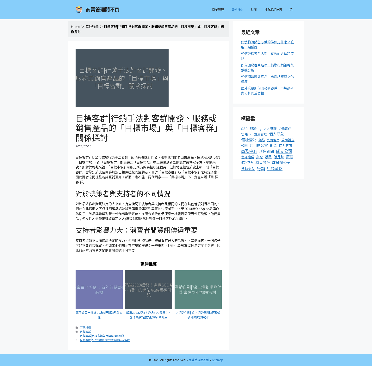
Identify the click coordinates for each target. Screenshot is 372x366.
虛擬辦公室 (281, 162)
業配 (259, 157)
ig (260, 129)
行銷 (261, 168)
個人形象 (276, 134)
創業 (273, 146)
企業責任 (285, 129)
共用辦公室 (259, 145)
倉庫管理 (260, 134)
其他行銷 (237, 9)
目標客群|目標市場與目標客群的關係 (102, 336)
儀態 (261, 140)
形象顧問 (266, 151)
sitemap (217, 360)
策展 (289, 157)
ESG (253, 128)
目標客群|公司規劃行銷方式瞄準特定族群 (105, 340)
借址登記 (249, 139)
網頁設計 (262, 162)
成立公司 (284, 151)
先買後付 (273, 140)
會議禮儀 (247, 157)
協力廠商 (285, 146)
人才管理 (270, 129)
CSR (244, 129)
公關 (244, 146)
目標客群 (85, 331)
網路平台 (247, 163)
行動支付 (248, 169)
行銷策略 (274, 168)
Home (75, 27)
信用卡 (246, 134)
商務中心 (249, 151)
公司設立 (287, 140)
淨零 (268, 157)
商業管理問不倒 (103, 10)
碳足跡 (279, 157)
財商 (254, 9)
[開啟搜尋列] (291, 9)
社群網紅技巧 (273, 9)
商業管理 (218, 9)
